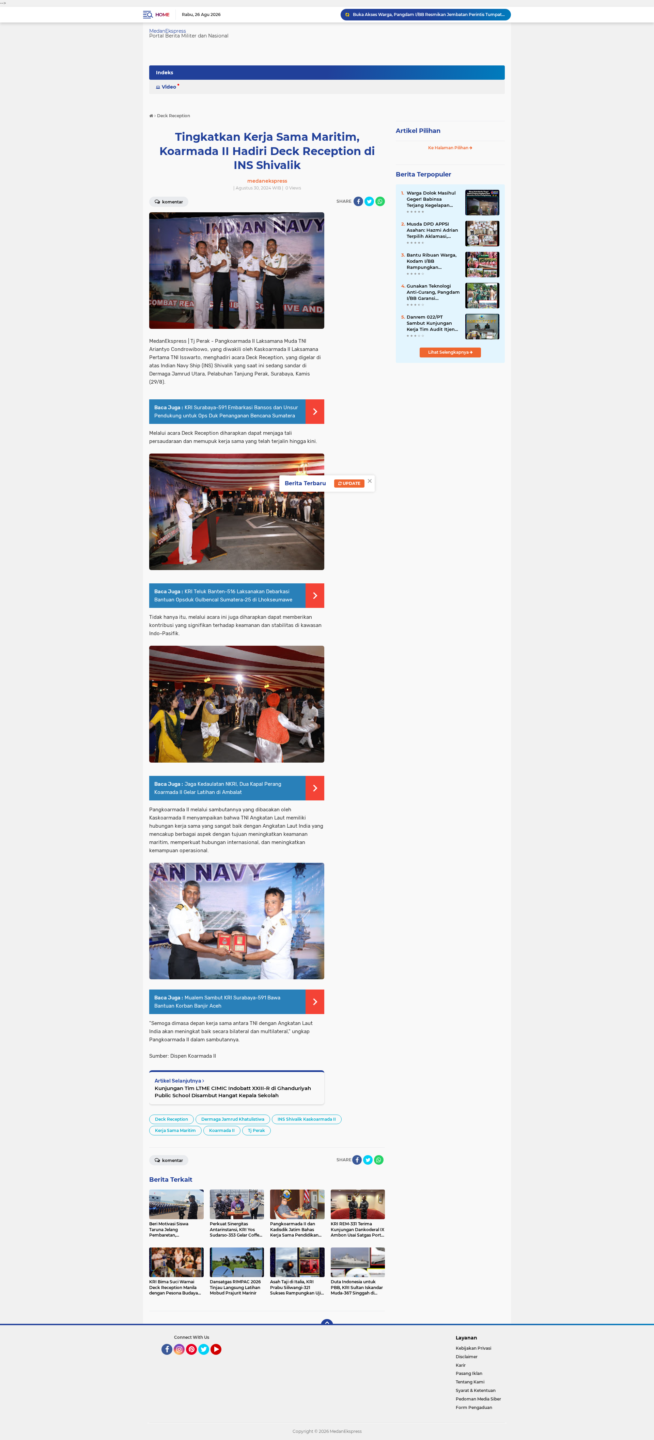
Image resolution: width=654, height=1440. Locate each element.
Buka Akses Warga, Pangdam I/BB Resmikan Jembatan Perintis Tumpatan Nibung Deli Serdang (429, 14)
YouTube (221, 1358)
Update (351, 483)
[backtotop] (327, 1325)
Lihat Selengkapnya (449, 352)
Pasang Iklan (469, 1373)
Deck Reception (171, 1119)
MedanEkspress (167, 31)
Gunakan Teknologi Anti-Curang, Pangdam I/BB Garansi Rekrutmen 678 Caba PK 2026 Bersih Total (433, 292)
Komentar (172, 201)
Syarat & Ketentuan (476, 1390)
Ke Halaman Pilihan (448, 147)
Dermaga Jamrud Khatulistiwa (232, 1119)
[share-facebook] (358, 201)
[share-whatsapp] (380, 201)
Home (162, 15)
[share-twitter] (369, 201)
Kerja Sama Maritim (175, 1130)
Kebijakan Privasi (473, 1348)
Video (169, 87)
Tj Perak (256, 1130)
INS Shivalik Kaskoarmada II (307, 1119)
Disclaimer (467, 1356)
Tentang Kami (470, 1381)
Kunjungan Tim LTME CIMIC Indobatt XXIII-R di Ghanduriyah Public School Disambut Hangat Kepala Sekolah (233, 1092)
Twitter (206, 1358)
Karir (461, 1365)
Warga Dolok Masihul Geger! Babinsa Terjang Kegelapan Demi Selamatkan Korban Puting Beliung (433, 199)
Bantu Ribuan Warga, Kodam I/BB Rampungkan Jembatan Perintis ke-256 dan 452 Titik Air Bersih (432, 261)
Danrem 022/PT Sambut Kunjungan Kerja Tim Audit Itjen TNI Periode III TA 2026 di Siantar (433, 323)
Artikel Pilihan (418, 131)
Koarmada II (222, 1130)
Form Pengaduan (474, 1407)
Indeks (164, 73)
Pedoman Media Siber (478, 1398)
